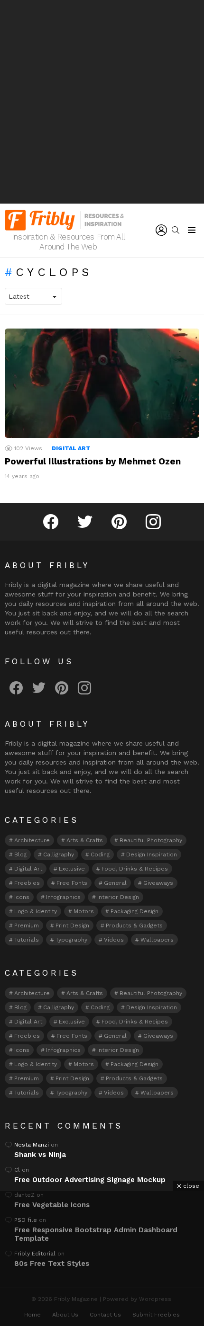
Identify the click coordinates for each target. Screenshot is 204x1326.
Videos (114, 939)
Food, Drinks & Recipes (135, 868)
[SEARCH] (175, 230)
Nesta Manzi (31, 1144)
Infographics (63, 897)
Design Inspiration (151, 854)
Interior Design (118, 897)
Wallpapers (157, 939)
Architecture (32, 840)
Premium (26, 925)
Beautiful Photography (151, 840)
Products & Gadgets (134, 925)
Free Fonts (71, 883)
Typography (71, 939)
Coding (100, 854)
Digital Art (71, 448)
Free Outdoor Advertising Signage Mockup (90, 1179)
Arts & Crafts (84, 840)
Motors (84, 911)
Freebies (27, 883)
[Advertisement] (102, 102)
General (115, 883)
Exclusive (72, 868)
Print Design (72, 925)
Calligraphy (58, 854)
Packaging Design (134, 911)
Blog (20, 854)
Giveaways (158, 883)
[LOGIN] (161, 230)
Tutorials (26, 939)
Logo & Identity (35, 911)
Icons (21, 897)
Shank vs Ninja (40, 1154)
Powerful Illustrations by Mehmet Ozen (93, 461)
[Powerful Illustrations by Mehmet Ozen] (102, 383)
